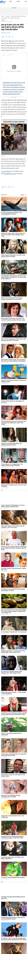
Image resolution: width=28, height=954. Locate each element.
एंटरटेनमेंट (7, 16)
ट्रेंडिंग (10, 1)
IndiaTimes (3, 155)
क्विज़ (26, 1)
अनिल (10, 41)
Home (2, 16)
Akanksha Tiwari (5, 33)
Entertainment (6, 171)
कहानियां (18, 1)
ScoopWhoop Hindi (10, 174)
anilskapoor (13, 96)
